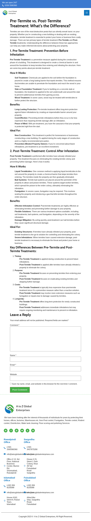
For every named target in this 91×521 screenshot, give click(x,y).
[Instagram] (11, 430)
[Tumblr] (27, 430)
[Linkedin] (16, 430)
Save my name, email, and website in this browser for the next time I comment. (44, 384)
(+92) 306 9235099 (11, 486)
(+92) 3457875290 (32, 448)
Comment (14, 325)
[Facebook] (5, 430)
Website (13, 374)
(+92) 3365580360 (12, 448)
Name (13, 355)
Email (13, 365)
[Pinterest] (33, 430)
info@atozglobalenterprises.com (20, 454)
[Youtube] (22, 430)
